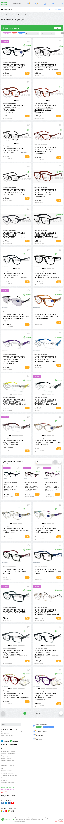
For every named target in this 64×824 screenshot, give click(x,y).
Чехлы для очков (6, 777)
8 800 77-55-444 (54, 9)
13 (40, 713)
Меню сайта (8, 9)
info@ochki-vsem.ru (8, 796)
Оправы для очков (7, 756)
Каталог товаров (6, 748)
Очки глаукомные (7, 773)
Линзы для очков (6, 758)
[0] (28, 3)
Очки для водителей (7, 782)
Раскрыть (57, 28)
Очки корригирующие (8, 751)
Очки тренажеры (6, 770)
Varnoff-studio (58, 821)
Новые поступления (7, 787)
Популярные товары (12, 460)
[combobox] (32, 33)
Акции (3, 785)
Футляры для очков (7, 760)
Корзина (39, 739)
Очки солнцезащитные (8, 753)
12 (37, 713)
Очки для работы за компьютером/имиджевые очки (9, 767)
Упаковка (4, 780)
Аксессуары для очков (8, 763)
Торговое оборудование (9, 775)
